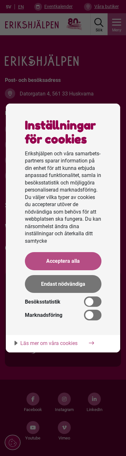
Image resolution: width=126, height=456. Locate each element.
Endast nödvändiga (63, 284)
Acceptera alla (63, 261)
